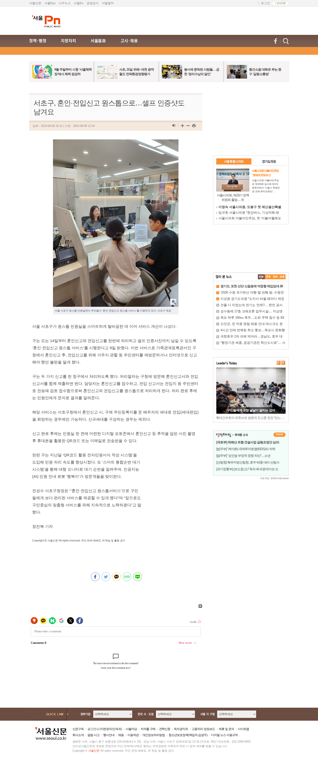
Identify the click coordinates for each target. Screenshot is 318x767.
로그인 (265, 3)
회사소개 (78, 735)
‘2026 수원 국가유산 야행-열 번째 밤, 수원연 (252, 292)
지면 (103, 729)
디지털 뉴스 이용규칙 (224, 735)
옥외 (118, 729)
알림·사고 (93, 735)
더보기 (279, 435)
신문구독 (78, 729)
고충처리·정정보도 (203, 729)
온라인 (110, 729)
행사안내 (108, 735)
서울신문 (35, 3)
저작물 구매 (148, 729)
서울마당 (131, 729)
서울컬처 (108, 3)
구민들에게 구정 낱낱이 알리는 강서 (251, 410)
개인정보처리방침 (153, 735)
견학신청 (164, 729)
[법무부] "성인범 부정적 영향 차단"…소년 (243, 455)
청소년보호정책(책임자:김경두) (188, 735)
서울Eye (50, 3)
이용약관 (133, 735)
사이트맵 (243, 729)
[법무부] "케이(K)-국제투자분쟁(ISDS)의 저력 (245, 449)
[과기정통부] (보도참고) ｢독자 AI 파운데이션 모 (247, 469)
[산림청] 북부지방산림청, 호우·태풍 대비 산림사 (247, 462)
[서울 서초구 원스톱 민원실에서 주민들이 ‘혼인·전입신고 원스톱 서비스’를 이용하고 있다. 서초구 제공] (115, 143)
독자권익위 (181, 729)
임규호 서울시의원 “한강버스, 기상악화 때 (248, 212)
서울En (79, 3)
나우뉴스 (65, 3)
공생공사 (93, 3)
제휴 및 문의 (226, 729)
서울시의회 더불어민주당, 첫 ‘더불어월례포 (249, 218)
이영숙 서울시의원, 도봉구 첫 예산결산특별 (249, 207)
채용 (121, 735)
